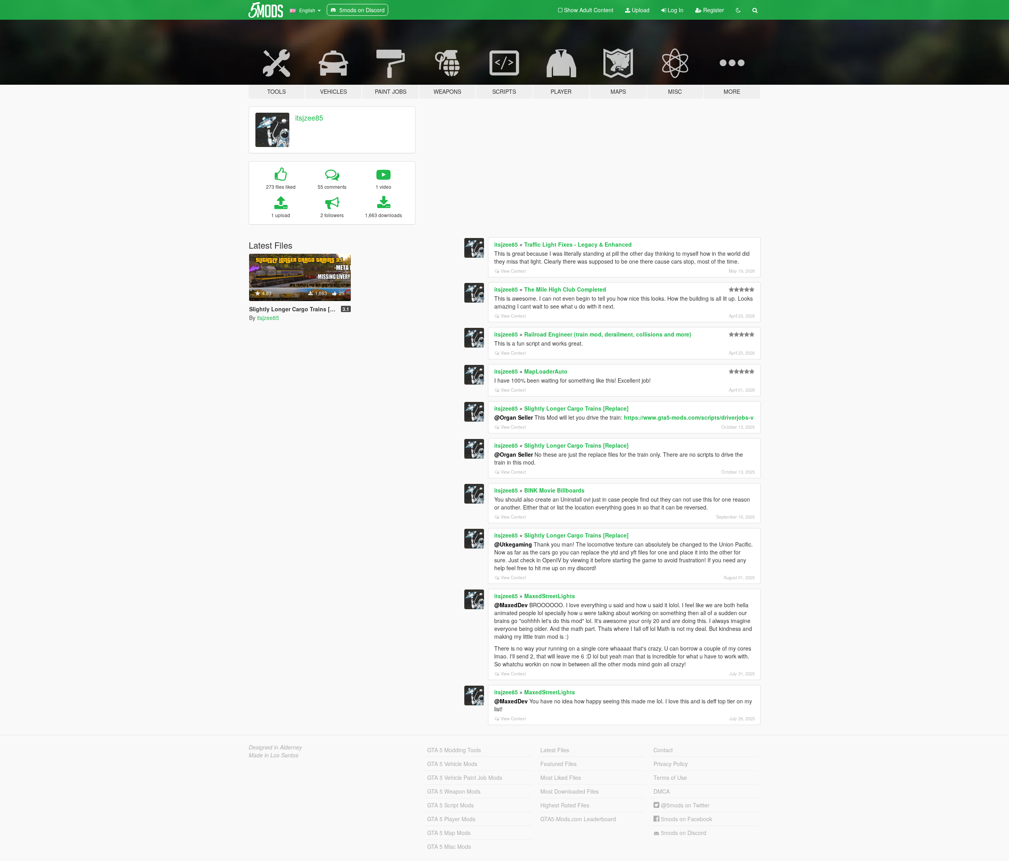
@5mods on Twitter (684, 805)
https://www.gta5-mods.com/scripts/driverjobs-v (689, 417)
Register (713, 10)
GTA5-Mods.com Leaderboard (578, 819)
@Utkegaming (513, 544)
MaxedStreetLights (549, 596)
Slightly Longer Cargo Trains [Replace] (576, 408)
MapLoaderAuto (546, 371)
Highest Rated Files (564, 805)
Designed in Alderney (275, 747)
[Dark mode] (738, 10)
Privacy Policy (670, 764)
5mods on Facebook (685, 819)
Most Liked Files (560, 777)
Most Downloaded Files (569, 791)
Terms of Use (670, 777)
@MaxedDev (511, 605)
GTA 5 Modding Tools (454, 750)
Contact (663, 750)
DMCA (661, 791)
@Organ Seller (513, 417)
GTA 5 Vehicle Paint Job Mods (464, 777)
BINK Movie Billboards (554, 490)
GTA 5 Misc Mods (449, 846)
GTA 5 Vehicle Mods (452, 764)
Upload (640, 10)
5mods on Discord (682, 833)
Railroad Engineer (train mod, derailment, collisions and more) (607, 334)
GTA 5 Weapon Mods (453, 791)
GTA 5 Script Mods (450, 805)
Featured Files (558, 764)
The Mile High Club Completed (565, 289)
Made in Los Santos (273, 755)
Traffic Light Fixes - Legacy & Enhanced (578, 244)
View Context (513, 271)
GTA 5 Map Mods (449, 833)
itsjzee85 (309, 117)
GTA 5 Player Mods (451, 819)
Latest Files (554, 750)
